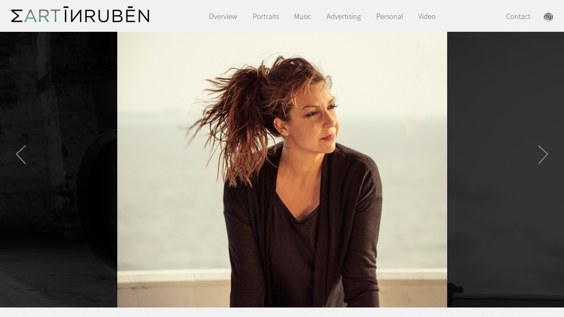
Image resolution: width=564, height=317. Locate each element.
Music (302, 16)
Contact (518, 16)
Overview (223, 16)
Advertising (344, 16)
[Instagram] (548, 19)
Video (427, 16)
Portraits (266, 16)
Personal (389, 16)
